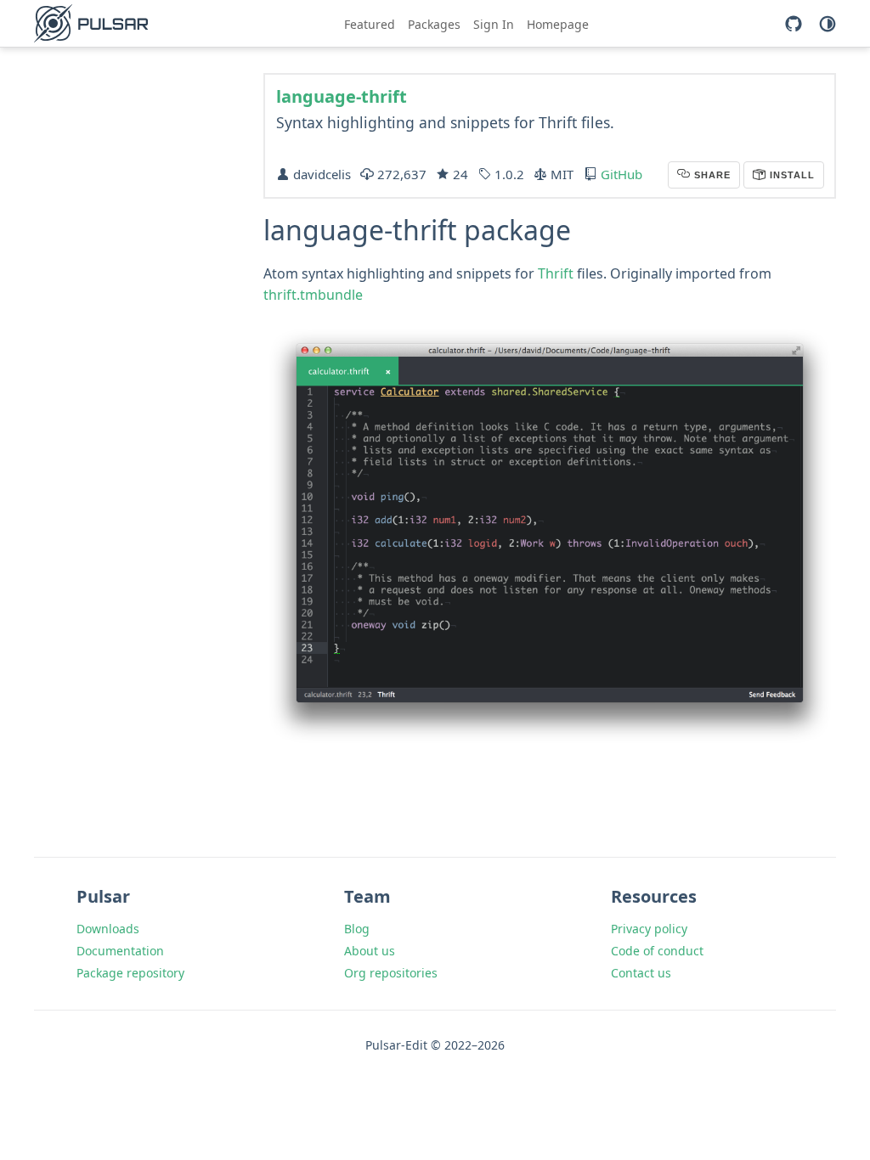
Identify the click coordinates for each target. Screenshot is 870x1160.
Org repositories (391, 973)
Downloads (107, 929)
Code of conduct (657, 951)
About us (369, 951)
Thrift (555, 273)
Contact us (641, 973)
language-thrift (341, 96)
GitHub (621, 174)
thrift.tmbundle (313, 294)
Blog (357, 929)
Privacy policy (649, 929)
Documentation (120, 951)
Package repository (130, 973)
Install (790, 175)
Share (711, 175)
